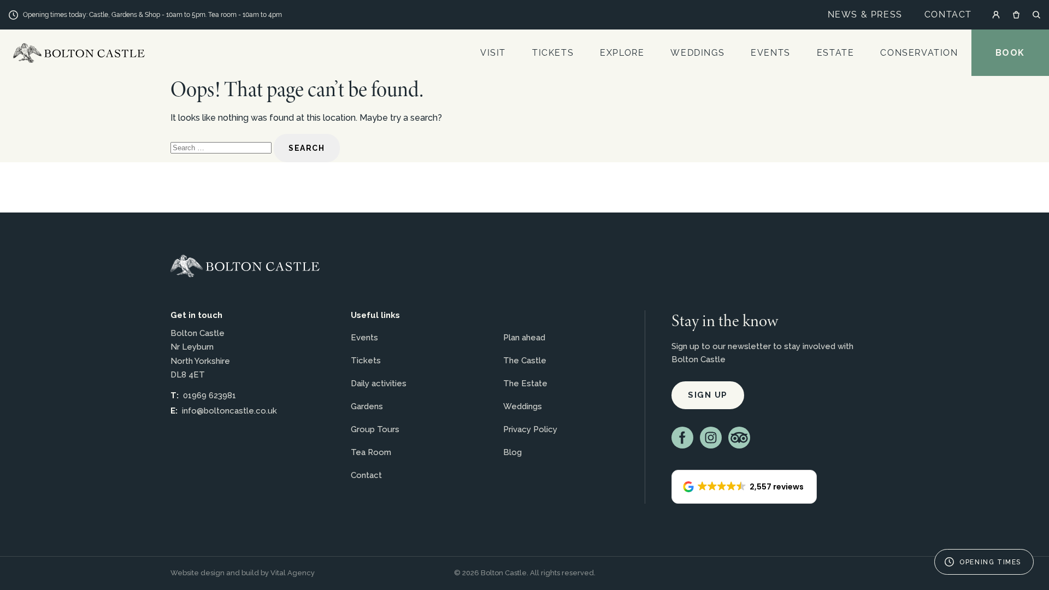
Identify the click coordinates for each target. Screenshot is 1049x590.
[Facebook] (682, 438)
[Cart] (1016, 15)
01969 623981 (209, 395)
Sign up (708, 395)
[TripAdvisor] (739, 438)
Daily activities (378, 383)
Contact (948, 14)
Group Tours (375, 429)
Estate (835, 53)
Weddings (697, 53)
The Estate (525, 383)
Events (771, 53)
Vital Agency (292, 573)
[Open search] (1036, 15)
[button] (744, 487)
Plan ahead (524, 338)
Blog (512, 452)
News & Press (865, 14)
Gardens (367, 406)
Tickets (553, 53)
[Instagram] (711, 438)
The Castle (524, 360)
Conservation (919, 53)
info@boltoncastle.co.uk (229, 411)
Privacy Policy (530, 429)
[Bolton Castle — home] (245, 266)
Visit (493, 53)
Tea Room (371, 452)
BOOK (1010, 53)
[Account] (996, 15)
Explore (622, 53)
